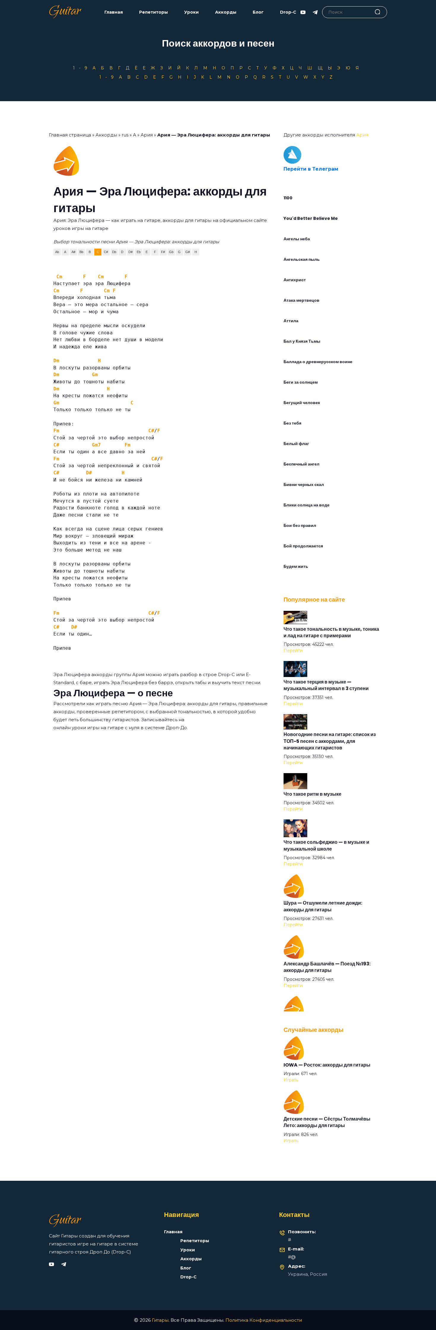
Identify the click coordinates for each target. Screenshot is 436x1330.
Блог (258, 12)
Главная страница (70, 135)
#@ (292, 1257)
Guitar (65, 12)
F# (163, 252)
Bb (81, 252)
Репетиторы (153, 12)
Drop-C (288, 12)
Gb (171, 252)
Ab (57, 252)
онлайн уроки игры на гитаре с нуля (96, 727)
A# (73, 252)
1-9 (82, 68)
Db (114, 252)
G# (187, 252)
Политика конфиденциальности (263, 1320)
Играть (291, 1080)
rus (125, 135)
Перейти (293, 650)
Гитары (160, 1320)
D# (130, 252)
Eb (139, 252)
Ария (147, 135)
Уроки (191, 12)
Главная (113, 12)
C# (106, 252)
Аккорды (225, 12)
